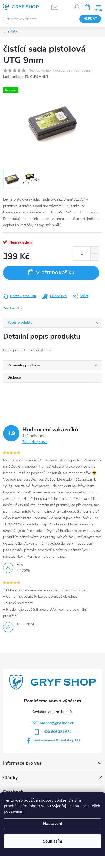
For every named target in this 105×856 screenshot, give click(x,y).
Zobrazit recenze (34, 442)
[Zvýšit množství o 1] (94, 250)
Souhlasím (52, 841)
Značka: (12, 308)
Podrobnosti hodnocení (71, 70)
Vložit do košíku (55, 273)
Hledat (90, 19)
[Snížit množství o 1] (94, 256)
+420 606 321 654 (56, 731)
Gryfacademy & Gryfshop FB (56, 740)
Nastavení (52, 823)
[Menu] (98, 6)
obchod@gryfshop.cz (57, 723)
